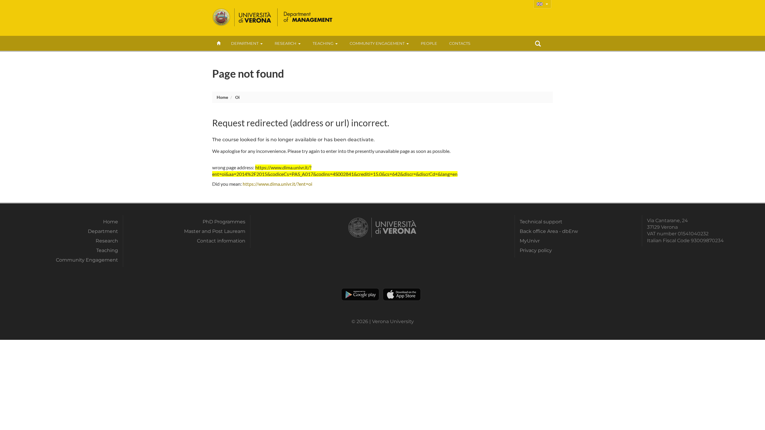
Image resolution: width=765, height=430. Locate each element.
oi (237, 97)
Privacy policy (536, 250)
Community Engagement (377, 43)
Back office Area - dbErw (549, 231)
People (429, 43)
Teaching (323, 43)
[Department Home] (308, 17)
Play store (360, 294)
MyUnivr (530, 241)
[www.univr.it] (242, 17)
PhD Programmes (224, 222)
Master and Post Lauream (214, 231)
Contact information (221, 241)
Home (222, 97)
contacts (459, 43)
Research (285, 43)
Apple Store (401, 294)
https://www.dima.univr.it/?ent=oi (277, 184)
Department (244, 43)
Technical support (541, 222)
